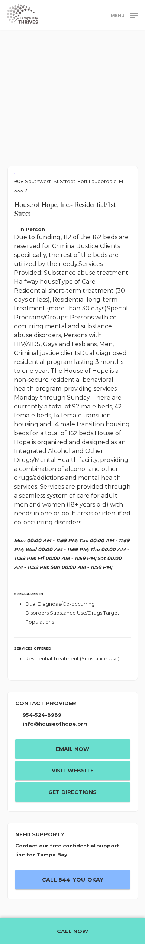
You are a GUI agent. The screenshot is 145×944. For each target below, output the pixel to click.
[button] (124, 15)
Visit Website (73, 770)
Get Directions (72, 792)
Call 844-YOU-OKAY (72, 879)
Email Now (72, 749)
